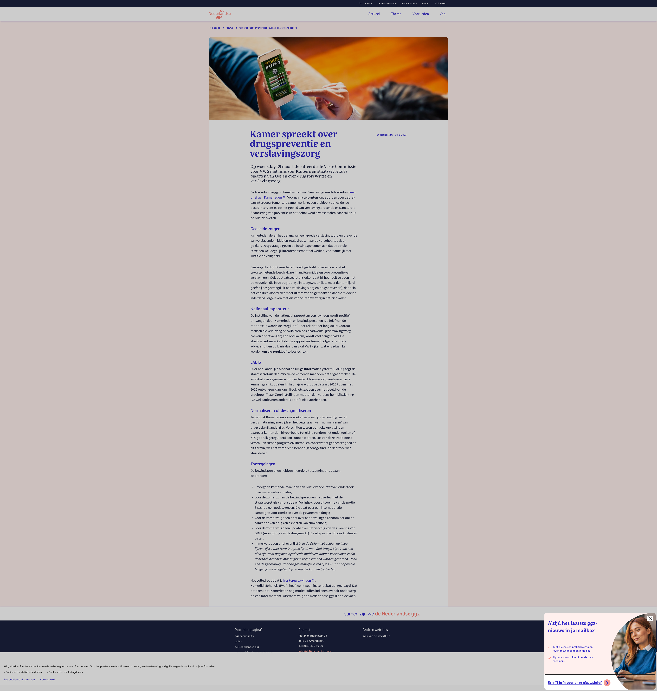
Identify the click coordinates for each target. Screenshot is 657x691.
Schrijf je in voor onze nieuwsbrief (575, 682)
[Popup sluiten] (650, 618)
